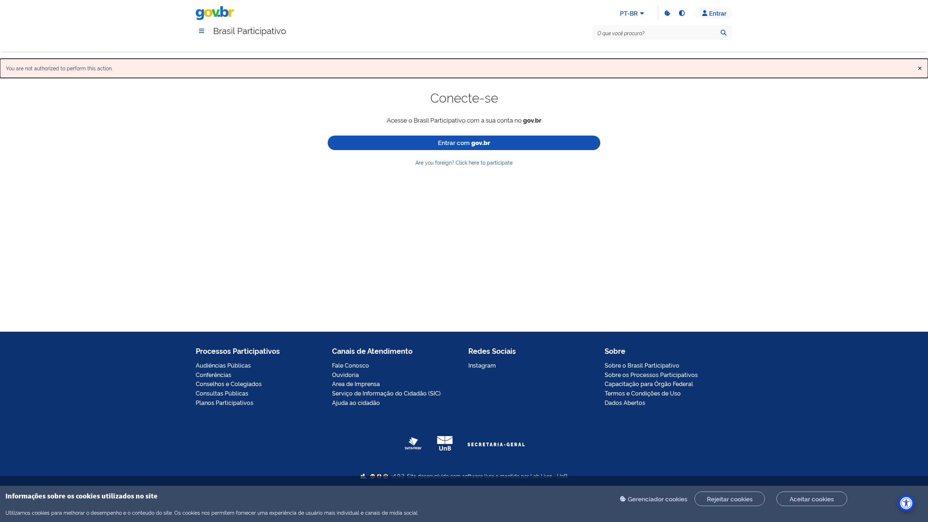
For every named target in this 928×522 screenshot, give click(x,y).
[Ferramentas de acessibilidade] (906, 503)
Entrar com (464, 142)
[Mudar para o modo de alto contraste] (681, 13)
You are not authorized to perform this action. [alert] (464, 66)
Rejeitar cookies (730, 498)
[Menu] (201, 31)
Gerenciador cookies (657, 498)
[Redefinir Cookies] (667, 13)
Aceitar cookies (812, 498)
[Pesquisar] (723, 32)
